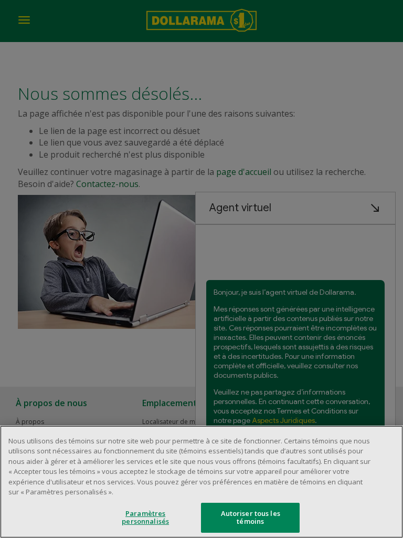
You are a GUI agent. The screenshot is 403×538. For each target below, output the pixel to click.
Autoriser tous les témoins (250, 517)
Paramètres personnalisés (145, 517)
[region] (201, 482)
